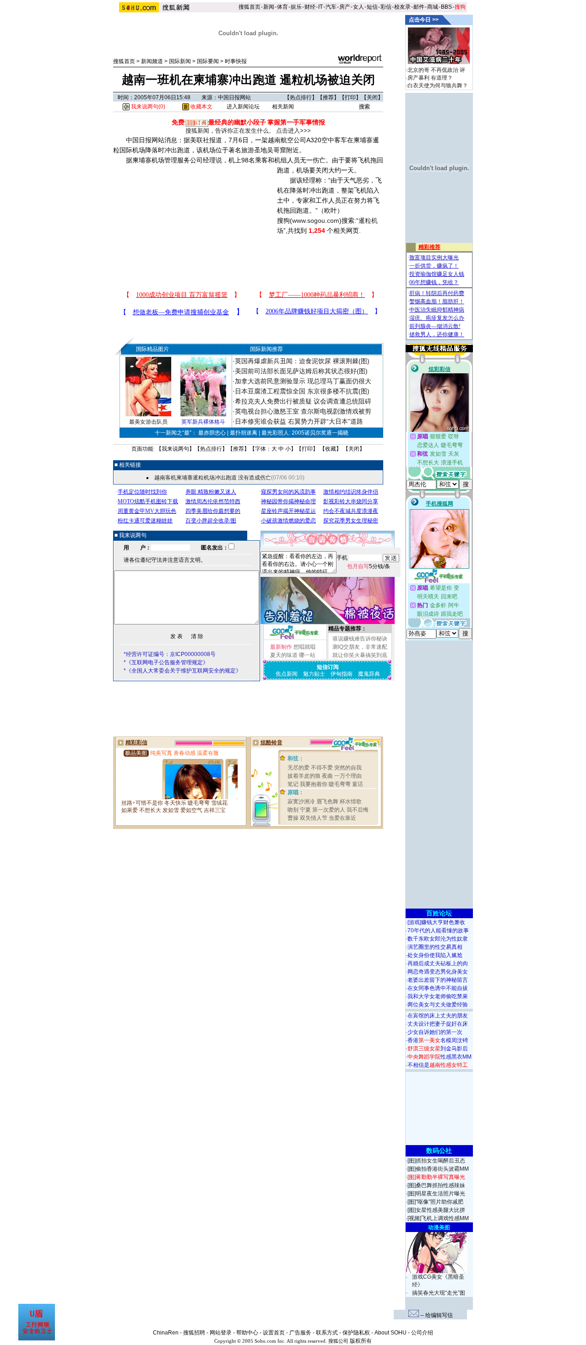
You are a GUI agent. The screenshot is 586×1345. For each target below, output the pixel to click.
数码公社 (439, 1150)
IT (320, 7)
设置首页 (274, 1332)
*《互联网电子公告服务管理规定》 (166, 662)
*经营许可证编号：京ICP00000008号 (170, 654)
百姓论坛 (439, 913)
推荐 (328, 97)
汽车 (331, 7)
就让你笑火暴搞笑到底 (359, 655)
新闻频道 (152, 61)
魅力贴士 (314, 674)
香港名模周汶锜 (437, 1040)
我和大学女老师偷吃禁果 (437, 996)
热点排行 (301, 97)
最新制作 (281, 647)
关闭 (372, 97)
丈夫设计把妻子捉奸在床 (437, 1024)
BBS (446, 7)
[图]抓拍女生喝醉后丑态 (436, 1160)
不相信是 (437, 1065)
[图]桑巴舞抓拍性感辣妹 (436, 1185)
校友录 (402, 7)
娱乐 (296, 7)
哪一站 (307, 655)
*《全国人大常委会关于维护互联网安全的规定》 (182, 670)
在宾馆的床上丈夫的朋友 (437, 1015)
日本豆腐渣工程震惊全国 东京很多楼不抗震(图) (302, 391)
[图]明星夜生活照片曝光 (436, 1193)
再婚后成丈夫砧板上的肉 (437, 963)
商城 (432, 7)
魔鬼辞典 (369, 674)
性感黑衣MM (439, 1057)
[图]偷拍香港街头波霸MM (438, 1169)
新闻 (268, 7)
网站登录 (221, 1332)
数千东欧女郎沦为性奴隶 (437, 939)
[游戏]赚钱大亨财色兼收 (436, 922)
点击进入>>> (293, 130)
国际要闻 (208, 61)
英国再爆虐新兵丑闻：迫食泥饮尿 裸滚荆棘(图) (302, 361)
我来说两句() (147, 106)
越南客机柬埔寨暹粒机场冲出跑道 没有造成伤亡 (212, 477)
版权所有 (361, 1341)
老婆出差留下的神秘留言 (437, 980)
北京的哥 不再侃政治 (432, 70)
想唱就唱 (304, 647)
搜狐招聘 (194, 1332)
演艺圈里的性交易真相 (434, 947)
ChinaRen (166, 1332)
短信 (372, 7)
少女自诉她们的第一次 (434, 1032)
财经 (309, 7)
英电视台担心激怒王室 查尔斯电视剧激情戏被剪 (303, 411)
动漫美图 (439, 1227)
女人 (358, 7)
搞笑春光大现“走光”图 (438, 1293)
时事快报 (236, 61)
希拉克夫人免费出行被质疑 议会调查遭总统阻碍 (303, 401)
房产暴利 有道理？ (430, 78)
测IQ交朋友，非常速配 (359, 647)
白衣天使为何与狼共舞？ (437, 85)
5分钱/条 (368, 566)
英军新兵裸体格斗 (203, 422)
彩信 (385, 7)
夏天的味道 (284, 655)
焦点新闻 (287, 674)
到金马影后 (437, 1048)
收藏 (330, 449)
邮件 (418, 7)
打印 (350, 97)
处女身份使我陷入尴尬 (434, 955)
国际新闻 (180, 61)
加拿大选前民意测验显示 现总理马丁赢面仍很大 (303, 381)
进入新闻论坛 (243, 106)
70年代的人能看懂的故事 (438, 930)
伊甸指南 (342, 674)
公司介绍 (422, 1332)
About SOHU (390, 1332)
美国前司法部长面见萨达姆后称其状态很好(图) (301, 371)
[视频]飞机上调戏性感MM (438, 1218)
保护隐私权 (356, 1332)
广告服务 (300, 1332)
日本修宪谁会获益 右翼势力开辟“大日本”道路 (299, 421)
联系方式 (327, 1332)
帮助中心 (247, 1332)
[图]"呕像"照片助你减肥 (435, 1202)
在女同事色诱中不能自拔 (437, 988)
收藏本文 (200, 106)
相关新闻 (283, 106)
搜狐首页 (249, 7)
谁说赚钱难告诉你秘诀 (359, 638)
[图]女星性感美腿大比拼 (436, 1210)
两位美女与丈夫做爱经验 (437, 1004)
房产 (344, 7)
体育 (282, 7)
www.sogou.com (315, 220)
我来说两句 (175, 449)
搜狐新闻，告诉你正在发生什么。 (230, 130)
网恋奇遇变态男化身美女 (437, 971)
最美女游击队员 (148, 422)
